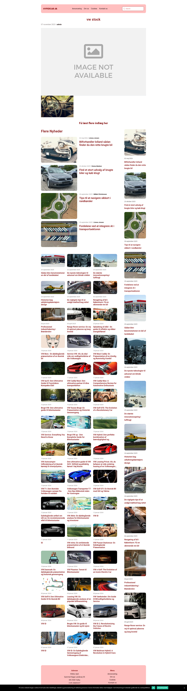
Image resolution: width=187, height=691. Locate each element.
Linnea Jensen (94, 138)
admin (59, 24)
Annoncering (77, 9)
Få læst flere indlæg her (93, 123)
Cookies (94, 9)
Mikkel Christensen (100, 194)
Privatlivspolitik (162, 688)
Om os (86, 9)
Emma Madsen (97, 166)
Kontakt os (103, 9)
